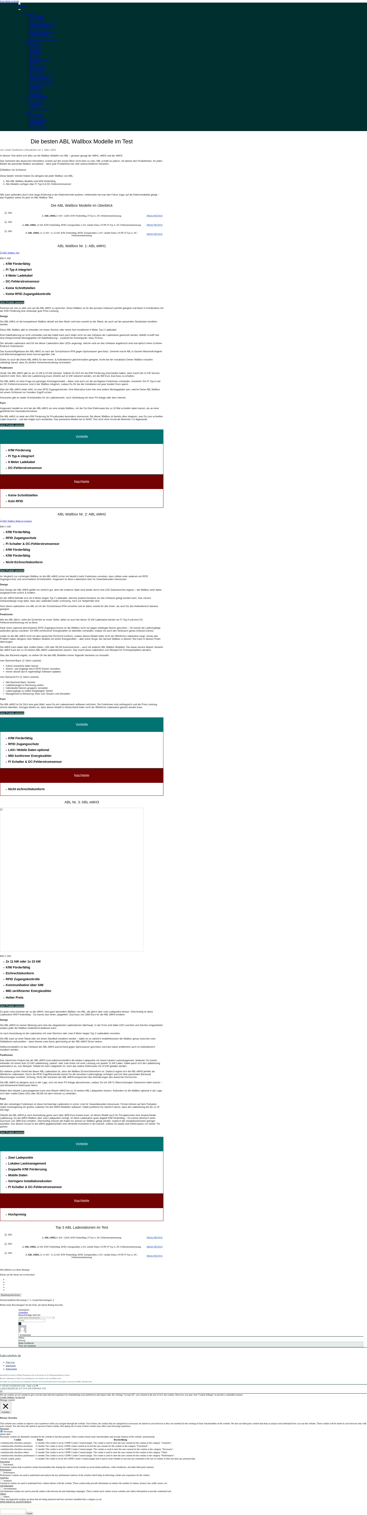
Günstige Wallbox (38, 21)
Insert (29, 1513)
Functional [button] (5, 1461)
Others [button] (3, 1494)
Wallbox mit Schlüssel (40, 29)
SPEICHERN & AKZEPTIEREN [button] (15, 1502)
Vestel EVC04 (36, 86)
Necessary (8, 1431)
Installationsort (36, 124)
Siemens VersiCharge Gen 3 (42, 83)
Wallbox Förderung (38, 119)
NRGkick (34, 106)
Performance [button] (5, 1469)
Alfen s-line (35, 50)
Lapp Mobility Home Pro (41, 75)
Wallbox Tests (30, 42)
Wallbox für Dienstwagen (41, 26)
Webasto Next (36, 91)
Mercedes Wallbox (38, 78)
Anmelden (23, 1312)
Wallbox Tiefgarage (39, 34)
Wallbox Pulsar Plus (39, 96)
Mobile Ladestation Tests (35, 99)
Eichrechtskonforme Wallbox (43, 24)
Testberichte (29, 13)
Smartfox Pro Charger (40, 109)
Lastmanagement (37, 122)
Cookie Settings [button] (7, 1397)
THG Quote (35, 114)
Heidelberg (35, 62)
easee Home (35, 52)
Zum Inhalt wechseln (9, 1)
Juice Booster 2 (37, 101)
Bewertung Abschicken (10, 1295)
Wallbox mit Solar (38, 127)
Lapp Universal (37, 104)
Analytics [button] (4, 1478)
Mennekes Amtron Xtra (40, 81)
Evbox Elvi (35, 57)
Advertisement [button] (6, 1486)
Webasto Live (36, 88)
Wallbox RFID (36, 117)
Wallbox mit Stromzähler (41, 37)
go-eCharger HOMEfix (40, 60)
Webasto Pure (36, 93)
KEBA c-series (36, 65)
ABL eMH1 (35, 44)
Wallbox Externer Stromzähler (43, 39)
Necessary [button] (4, 1428)
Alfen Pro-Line (37, 47)
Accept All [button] (20, 1397)
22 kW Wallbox (37, 19)
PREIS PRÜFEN (155, 216)
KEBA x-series (37, 70)
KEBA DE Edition (38, 68)
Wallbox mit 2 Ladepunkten (42, 31)
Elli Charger (35, 55)
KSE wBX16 (36, 73)
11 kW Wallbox (37, 16)
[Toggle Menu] (19, 9)
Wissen (27, 112)
